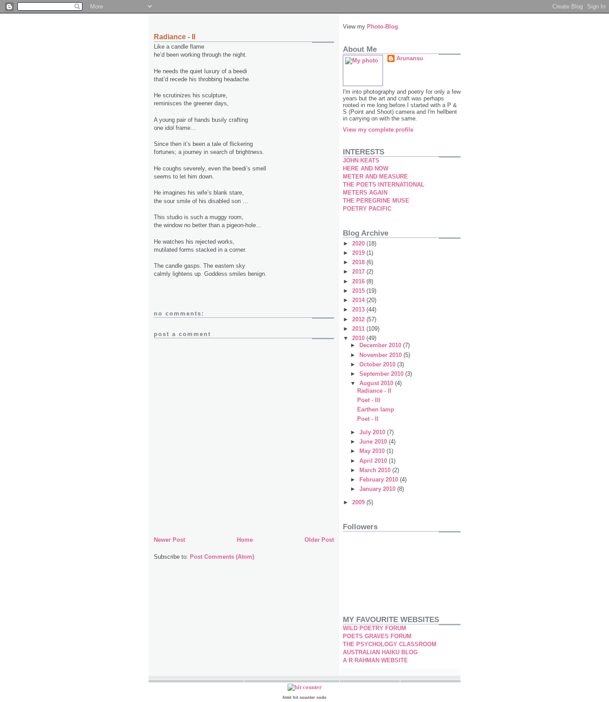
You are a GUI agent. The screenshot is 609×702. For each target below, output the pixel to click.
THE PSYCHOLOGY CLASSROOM (389, 644)
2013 (359, 309)
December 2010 (381, 345)
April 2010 (374, 460)
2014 (359, 300)
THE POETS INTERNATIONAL (383, 184)
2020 (359, 243)
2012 (359, 319)
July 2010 (373, 432)
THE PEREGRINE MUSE (376, 200)
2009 (359, 502)
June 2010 (374, 441)
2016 (359, 281)
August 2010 (377, 383)
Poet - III (368, 400)
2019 (359, 252)
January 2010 (378, 489)
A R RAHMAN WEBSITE (375, 660)
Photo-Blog (382, 26)
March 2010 (375, 470)
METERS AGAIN (365, 192)
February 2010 (379, 479)
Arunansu (409, 58)
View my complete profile (378, 129)
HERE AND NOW (365, 168)
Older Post (319, 539)
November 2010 (381, 355)
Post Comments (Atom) (222, 556)
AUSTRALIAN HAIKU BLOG (380, 652)
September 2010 (382, 373)
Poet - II (368, 418)
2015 (359, 290)
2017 (359, 271)
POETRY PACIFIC (367, 208)
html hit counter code (304, 697)
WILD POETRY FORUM (374, 628)
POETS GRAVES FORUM (377, 636)
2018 (359, 262)
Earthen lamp (375, 409)
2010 (359, 338)
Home (245, 539)
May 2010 (373, 451)
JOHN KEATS (361, 160)
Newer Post (169, 539)
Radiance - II (374, 390)
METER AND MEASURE (375, 176)
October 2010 (378, 364)
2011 (359, 328)
